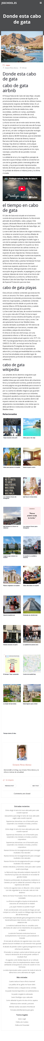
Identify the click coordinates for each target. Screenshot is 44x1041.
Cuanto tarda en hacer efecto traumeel (22, 981)
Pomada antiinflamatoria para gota (22, 1010)
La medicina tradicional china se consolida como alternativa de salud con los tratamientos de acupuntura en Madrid (22, 928)
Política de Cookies (22, 1022)
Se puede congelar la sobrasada (22, 994)
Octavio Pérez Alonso (11, 68)
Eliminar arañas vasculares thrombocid (22, 1007)
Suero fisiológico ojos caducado (22, 997)
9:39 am (24, 68)
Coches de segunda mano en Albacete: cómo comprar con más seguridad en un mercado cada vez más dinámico (22, 890)
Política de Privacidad (22, 1025)
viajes (8, 65)
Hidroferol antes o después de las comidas (22, 988)
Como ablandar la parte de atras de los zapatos (22, 1000)
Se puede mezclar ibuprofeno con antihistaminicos (22, 991)
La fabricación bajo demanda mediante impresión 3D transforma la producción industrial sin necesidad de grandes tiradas (22, 874)
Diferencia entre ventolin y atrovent (22, 1004)
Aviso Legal (22, 1019)
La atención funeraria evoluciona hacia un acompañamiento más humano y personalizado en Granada (22, 935)
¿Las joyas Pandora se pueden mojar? (22, 907)
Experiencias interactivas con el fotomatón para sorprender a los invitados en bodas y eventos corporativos (22, 823)
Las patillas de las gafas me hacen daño (22, 985)
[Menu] (40, 3)
